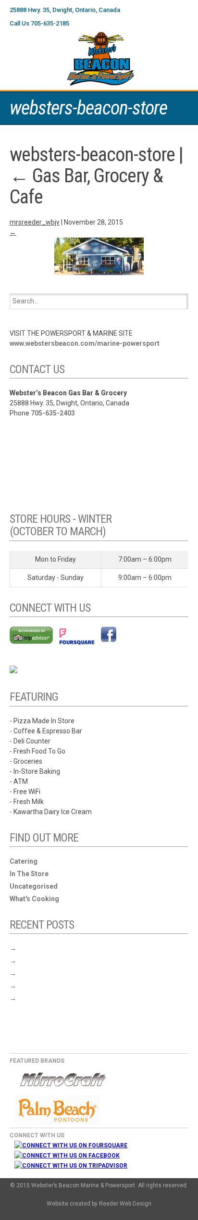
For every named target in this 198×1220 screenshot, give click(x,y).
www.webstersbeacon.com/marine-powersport (85, 343)
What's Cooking (34, 899)
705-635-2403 (53, 413)
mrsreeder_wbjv (35, 222)
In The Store (29, 874)
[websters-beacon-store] (99, 256)
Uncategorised (34, 886)
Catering (23, 861)
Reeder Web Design (125, 1203)
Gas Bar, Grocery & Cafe (86, 186)
